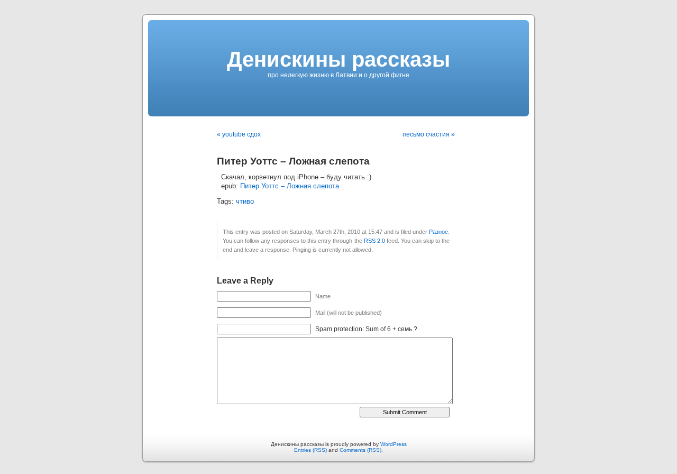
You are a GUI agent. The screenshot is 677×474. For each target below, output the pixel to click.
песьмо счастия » (428, 134)
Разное (438, 232)
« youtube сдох (239, 134)
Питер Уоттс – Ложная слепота (289, 186)
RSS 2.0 (374, 241)
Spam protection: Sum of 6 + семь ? (366, 329)
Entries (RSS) (310, 450)
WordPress (393, 444)
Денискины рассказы (338, 59)
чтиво (245, 201)
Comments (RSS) (360, 450)
